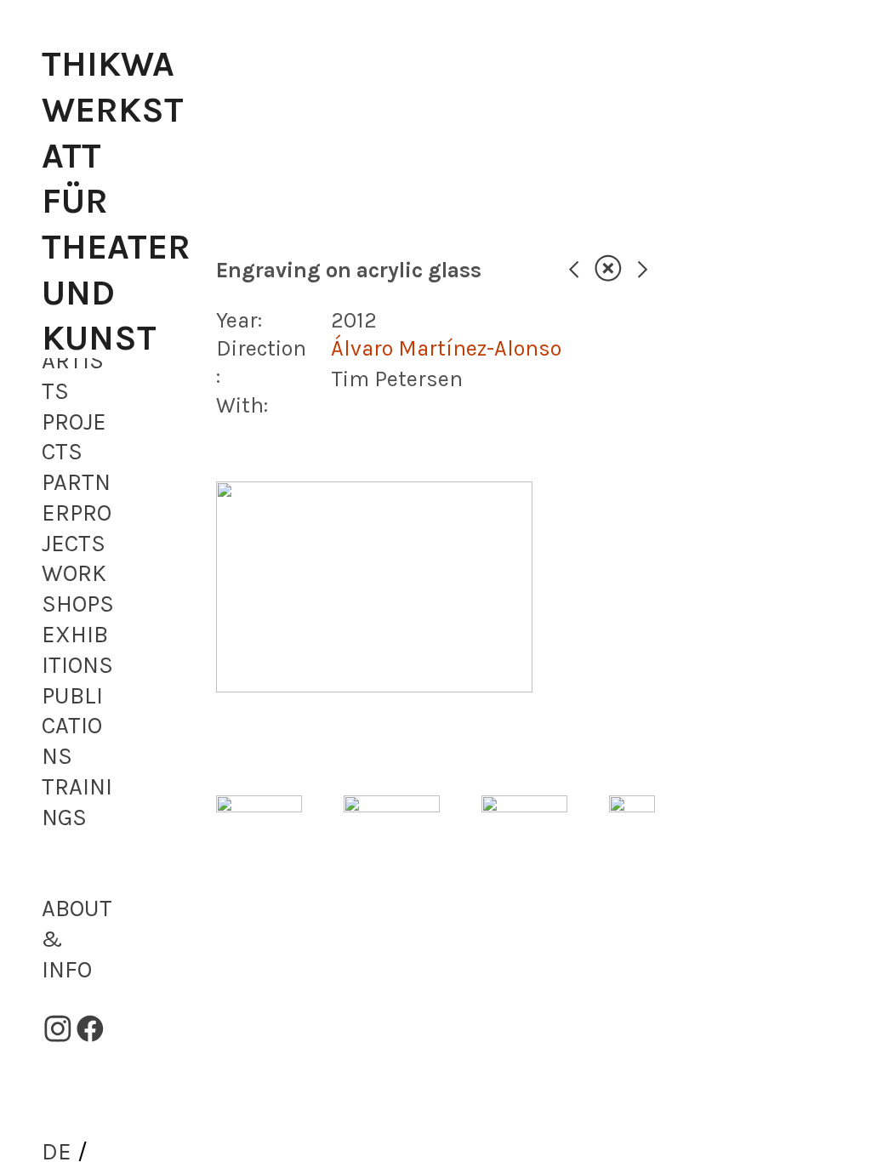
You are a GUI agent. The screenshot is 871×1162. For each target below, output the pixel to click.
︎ (608, 269)
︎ (58, 1030)
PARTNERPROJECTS (76, 513)
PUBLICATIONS (72, 726)
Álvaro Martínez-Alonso (446, 348)
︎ (90, 1030)
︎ (573, 269)
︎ (642, 269)
